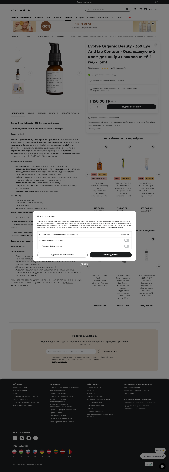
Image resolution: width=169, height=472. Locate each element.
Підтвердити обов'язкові (62, 255)
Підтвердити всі (110, 255)
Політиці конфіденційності (116, 227)
